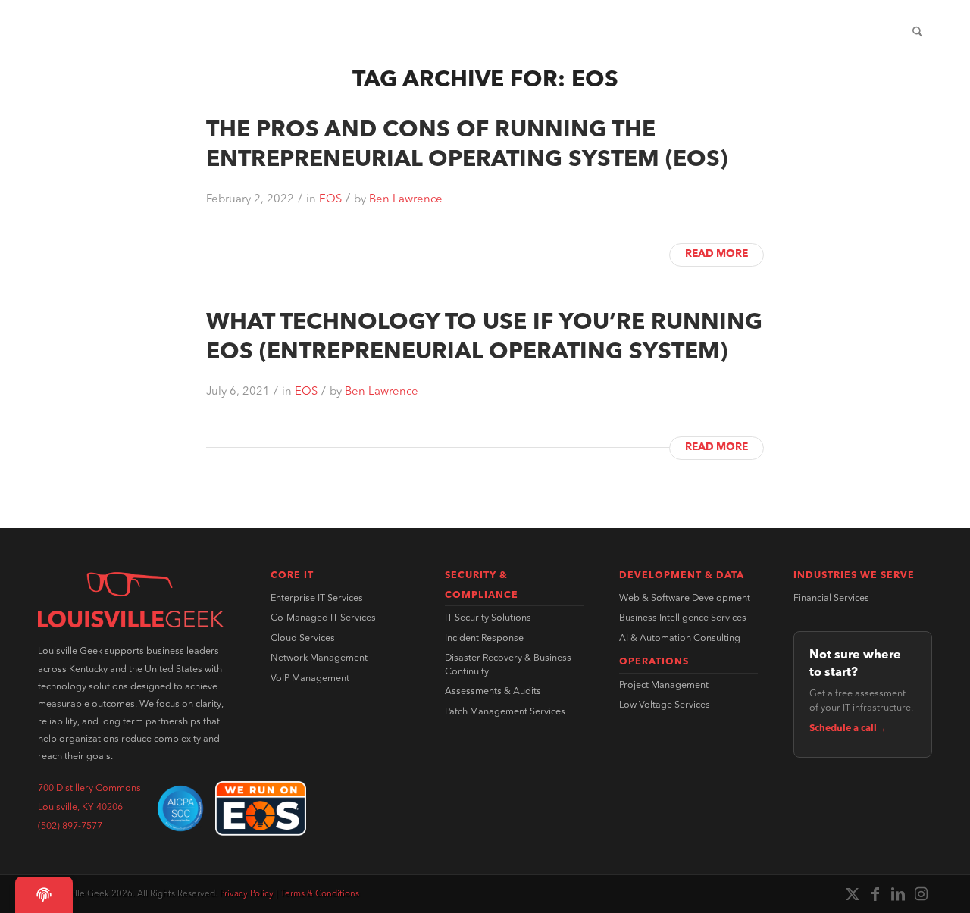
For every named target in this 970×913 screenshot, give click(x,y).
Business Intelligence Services (682, 618)
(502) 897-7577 (70, 826)
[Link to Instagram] (920, 894)
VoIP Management (310, 678)
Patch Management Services (505, 712)
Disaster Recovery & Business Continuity (508, 665)
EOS (330, 199)
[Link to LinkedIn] (898, 894)
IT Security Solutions (488, 618)
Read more (716, 254)
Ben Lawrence (406, 199)
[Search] (917, 33)
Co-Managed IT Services (323, 618)
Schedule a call (848, 728)
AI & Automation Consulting (679, 638)
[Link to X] (852, 894)
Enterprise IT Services (317, 598)
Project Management (664, 685)
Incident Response (484, 638)
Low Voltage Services (664, 705)
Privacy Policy (247, 894)
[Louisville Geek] (120, 33)
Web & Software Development (684, 598)
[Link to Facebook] (875, 894)
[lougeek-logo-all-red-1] (131, 600)
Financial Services (831, 598)
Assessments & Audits (493, 691)
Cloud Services (303, 638)
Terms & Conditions (319, 894)
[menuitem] (475, 33)
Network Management (319, 658)
